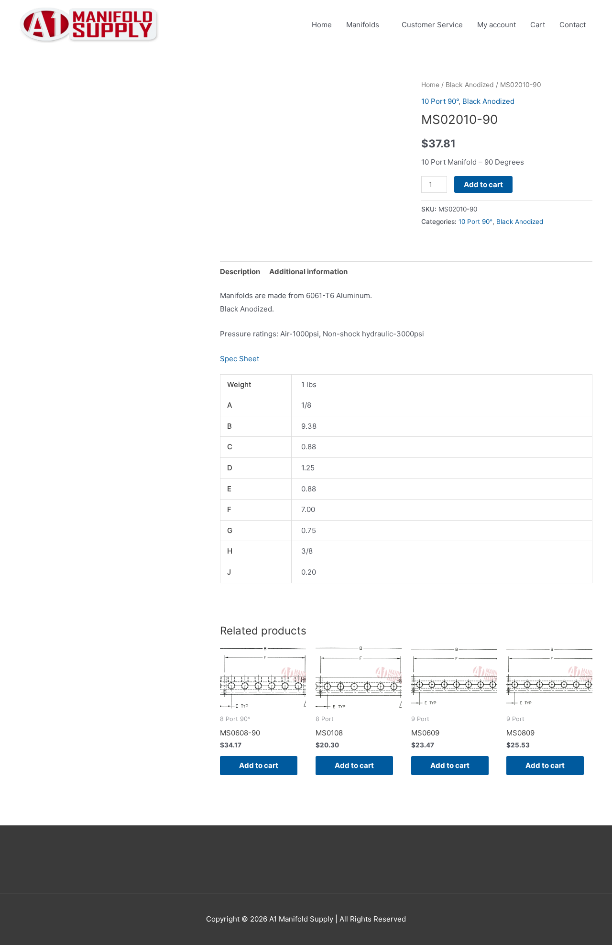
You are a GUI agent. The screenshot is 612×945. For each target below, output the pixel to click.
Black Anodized (470, 85)
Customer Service (432, 24)
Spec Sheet (239, 358)
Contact (572, 24)
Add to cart (483, 184)
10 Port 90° (440, 101)
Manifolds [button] (362, 24)
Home (322, 24)
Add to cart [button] (258, 765)
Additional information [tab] (308, 271)
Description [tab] (240, 271)
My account (496, 24)
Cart (537, 24)
